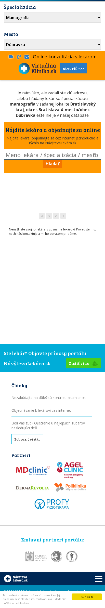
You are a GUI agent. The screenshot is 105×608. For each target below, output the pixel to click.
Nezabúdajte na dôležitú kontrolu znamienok (48, 397)
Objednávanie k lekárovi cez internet (41, 410)
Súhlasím (87, 597)
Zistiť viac (79, 363)
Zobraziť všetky (27, 439)
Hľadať (52, 163)
